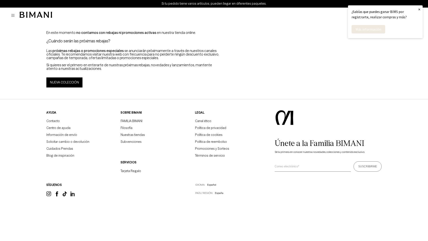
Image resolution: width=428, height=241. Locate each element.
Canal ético (203, 121)
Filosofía (126, 128)
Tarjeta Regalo (131, 171)
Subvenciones (131, 142)
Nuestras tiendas (133, 135)
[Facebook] (57, 195)
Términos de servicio (210, 156)
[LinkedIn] (72, 195)
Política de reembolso (211, 142)
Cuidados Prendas (59, 149)
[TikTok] (65, 195)
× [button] (419, 9)
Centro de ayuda (58, 128)
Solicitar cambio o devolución (67, 142)
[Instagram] (48, 195)
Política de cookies (208, 135)
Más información (368, 29)
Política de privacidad (210, 128)
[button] (14, 15)
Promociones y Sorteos (212, 149)
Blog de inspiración (60, 156)
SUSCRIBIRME (367, 166)
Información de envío (61, 135)
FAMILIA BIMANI (131, 121)
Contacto (53, 121)
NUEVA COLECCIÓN (64, 82)
